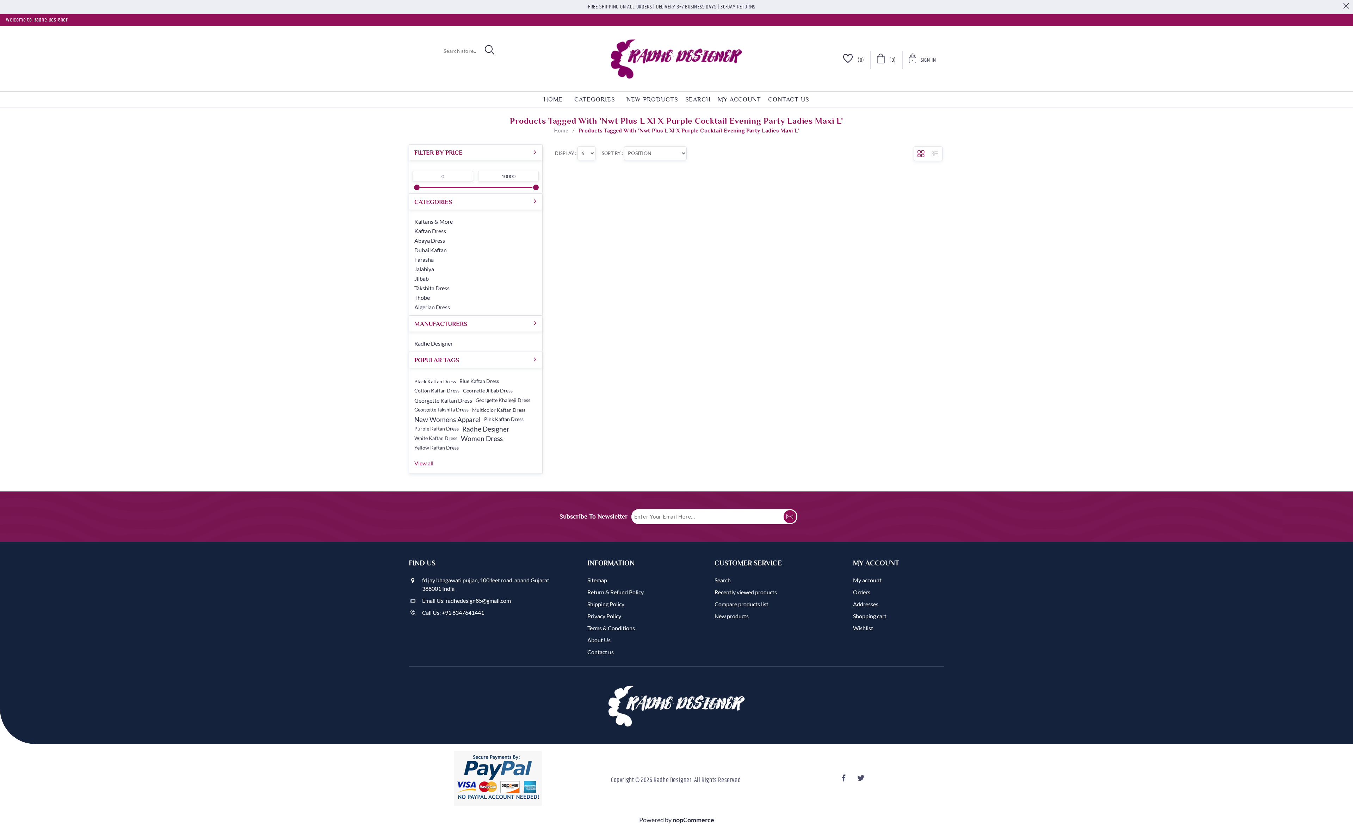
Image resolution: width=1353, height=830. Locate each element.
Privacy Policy (604, 616)
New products (652, 99)
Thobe (422, 297)
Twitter (862, 780)
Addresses (865, 604)
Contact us (788, 99)
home (553, 99)
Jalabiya (424, 269)
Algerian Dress (432, 307)
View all (423, 463)
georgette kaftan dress (443, 400)
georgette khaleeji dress (503, 400)
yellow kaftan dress (436, 448)
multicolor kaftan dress (498, 410)
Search (698, 99)
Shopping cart (869, 616)
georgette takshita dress (441, 410)
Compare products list (741, 604)
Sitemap (597, 580)
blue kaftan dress (479, 381)
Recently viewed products (746, 592)
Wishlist (863, 628)
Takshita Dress (432, 288)
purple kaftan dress (436, 429)
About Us (599, 640)
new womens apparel (447, 419)
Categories (594, 99)
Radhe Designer (433, 343)
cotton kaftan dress (436, 391)
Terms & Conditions (611, 628)
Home (561, 131)
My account (739, 99)
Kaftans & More (433, 221)
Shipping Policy (605, 604)
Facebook (845, 780)
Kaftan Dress (430, 231)
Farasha (424, 259)
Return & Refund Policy (615, 592)
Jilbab (421, 278)
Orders (861, 592)
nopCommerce (693, 820)
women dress (482, 438)
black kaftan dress (435, 381)
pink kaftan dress (504, 419)
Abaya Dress (429, 240)
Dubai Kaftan (430, 250)
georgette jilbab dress (488, 391)
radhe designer (485, 429)
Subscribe (790, 516)
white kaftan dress (435, 438)
